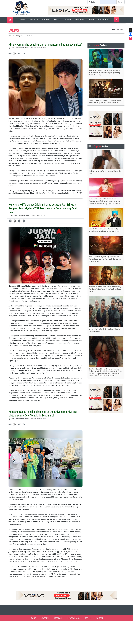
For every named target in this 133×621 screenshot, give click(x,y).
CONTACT (99, 618)
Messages (33, 20)
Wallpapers (102, 20)
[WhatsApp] (23, 53)
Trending (120, 30)
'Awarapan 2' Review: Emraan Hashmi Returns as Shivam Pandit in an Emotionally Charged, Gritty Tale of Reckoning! (104, 72)
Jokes (22, 20)
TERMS (88, 618)
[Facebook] (130, 34)
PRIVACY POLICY (73, 618)
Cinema (56, 20)
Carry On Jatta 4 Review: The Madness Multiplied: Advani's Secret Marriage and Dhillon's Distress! (105, 230)
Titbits (29, 35)
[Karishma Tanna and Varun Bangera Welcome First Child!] (106, 159)
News (11, 35)
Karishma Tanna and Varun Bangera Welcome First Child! (105, 172)
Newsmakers (79, 20)
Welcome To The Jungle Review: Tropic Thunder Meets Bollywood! (104, 330)
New (113, 30)
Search (120, 2)
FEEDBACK (58, 618)
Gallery (67, 20)
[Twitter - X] (14, 53)
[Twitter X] (130, 30)
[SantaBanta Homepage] (22, 8)
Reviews (100, 45)
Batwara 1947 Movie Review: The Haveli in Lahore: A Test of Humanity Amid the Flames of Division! (106, 101)
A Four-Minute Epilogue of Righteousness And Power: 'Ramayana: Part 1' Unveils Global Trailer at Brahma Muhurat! (105, 258)
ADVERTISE (45, 618)
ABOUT (33, 618)
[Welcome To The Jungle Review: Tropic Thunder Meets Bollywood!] (106, 311)
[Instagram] (130, 38)
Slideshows (45, 20)
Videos (90, 20)
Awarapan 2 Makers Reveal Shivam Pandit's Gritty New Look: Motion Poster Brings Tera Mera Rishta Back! (105, 289)
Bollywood (20, 35)
